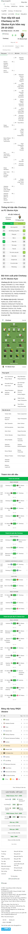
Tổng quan (4, 53)
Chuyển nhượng (5, 868)
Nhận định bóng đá (6, 866)
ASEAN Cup (14, 6)
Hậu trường (4, 871)
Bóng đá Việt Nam (18, 851)
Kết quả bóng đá (18, 867)
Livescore (3, 873)
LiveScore (4, 14)
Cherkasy (7, 485)
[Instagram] (18, 916)
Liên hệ (4, 920)
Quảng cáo (12, 920)
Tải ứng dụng (14, 876)
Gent (9, 564)
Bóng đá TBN (17, 858)
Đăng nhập (24, 2)
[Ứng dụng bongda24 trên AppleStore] (16, 878)
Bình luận (3, 863)
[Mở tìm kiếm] (24, 4)
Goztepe (21, 579)
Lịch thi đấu (11, 14)
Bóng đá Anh (17, 853)
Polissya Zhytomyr (7, 688)
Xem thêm (14, 844)
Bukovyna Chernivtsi (7, 554)
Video (2, 856)
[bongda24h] (2, 6)
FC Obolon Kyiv (21, 486)
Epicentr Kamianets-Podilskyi (7, 640)
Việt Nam (21, 6)
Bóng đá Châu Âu (18, 856)
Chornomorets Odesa (22, 540)
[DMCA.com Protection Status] (6, 930)
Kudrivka (8, 602)
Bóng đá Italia (17, 861)
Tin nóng (7, 6)
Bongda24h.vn (17, 925)
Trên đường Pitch (5, 858)
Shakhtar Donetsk (8, 664)
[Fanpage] (15, 916)
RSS (2, 916)
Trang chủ (3, 851)
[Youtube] (22, 916)
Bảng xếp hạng (17, 870)
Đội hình (17, 53)
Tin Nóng (3, 853)
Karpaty (8, 547)
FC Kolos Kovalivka (7, 656)
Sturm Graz (7, 585)
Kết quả (17, 14)
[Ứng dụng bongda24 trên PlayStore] (11, 878)
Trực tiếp (3, 861)
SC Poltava (21, 608)
